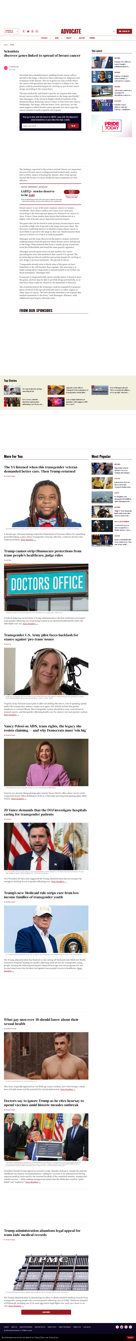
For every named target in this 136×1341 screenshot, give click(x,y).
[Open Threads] (32, 31)
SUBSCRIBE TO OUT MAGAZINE (9, 31)
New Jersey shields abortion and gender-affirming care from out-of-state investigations (32, 403)
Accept (130, 1337)
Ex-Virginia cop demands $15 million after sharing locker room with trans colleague (122, 501)
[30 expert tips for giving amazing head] (12, 390)
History (82, 38)
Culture (117, 536)
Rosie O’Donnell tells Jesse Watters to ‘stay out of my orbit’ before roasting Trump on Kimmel (123, 544)
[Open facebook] (23, 31)
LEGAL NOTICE (87, 1327)
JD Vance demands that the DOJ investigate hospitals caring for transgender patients (45, 812)
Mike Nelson (52, 788)
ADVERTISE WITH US (40, 1327)
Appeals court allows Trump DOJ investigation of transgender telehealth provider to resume (77, 391)
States (116, 493)
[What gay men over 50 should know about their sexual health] (46, 1056)
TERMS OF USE (77, 1327)
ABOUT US (14, 1327)
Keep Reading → (28, 539)
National (117, 58)
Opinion (92, 38)
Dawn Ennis (8, 644)
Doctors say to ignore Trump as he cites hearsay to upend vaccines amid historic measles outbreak (44, 1102)
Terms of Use (53, 1337)
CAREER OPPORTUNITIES (25, 1327)
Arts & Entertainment (121, 522)
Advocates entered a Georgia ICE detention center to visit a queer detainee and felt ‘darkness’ (123, 96)
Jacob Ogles (8, 560)
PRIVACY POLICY (52, 1327)
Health (68, 38)
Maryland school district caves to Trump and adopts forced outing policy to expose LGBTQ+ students (122, 474)
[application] (112, 126)
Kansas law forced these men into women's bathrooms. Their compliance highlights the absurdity (122, 488)
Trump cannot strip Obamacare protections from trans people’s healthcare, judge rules (42, 553)
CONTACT (6, 1327)
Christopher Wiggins (10, 476)
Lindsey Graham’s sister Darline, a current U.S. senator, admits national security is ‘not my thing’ (122, 82)
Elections (117, 101)
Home (6, 45)
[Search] (114, 31)
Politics (44, 38)
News (57, 38)
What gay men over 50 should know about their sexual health (41, 1021)
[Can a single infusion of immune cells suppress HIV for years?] (56, 402)
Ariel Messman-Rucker (11, 1028)
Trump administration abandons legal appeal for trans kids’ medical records (42, 1232)
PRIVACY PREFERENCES (65, 1327)
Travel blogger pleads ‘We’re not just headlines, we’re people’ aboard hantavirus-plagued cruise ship (120, 392)
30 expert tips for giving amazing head (32, 390)
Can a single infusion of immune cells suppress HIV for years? (77, 401)
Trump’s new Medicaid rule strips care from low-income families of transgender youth (42, 894)
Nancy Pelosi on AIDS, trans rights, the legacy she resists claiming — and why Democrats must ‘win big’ (45, 728)
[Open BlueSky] (28, 31)
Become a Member (72, 192)
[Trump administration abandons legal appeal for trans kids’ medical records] (46, 1267)
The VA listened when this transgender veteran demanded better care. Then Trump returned (40, 469)
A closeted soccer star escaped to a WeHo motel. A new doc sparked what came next (122, 530)
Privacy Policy (40, 1337)
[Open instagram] (36, 31)
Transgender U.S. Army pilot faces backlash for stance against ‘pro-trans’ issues (41, 637)
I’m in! (73, 126)
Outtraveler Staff (14, 66)
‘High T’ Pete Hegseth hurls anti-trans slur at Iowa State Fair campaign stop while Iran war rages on (123, 516)
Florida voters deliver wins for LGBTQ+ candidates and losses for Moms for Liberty (122, 109)
